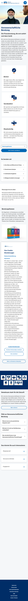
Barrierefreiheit (14, 595)
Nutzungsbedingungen (14, 589)
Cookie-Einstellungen (14, 346)
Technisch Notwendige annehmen (14, 349)
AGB (14, 593)
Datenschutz (14, 587)
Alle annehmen (14, 354)
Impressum (14, 585)
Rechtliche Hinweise (14, 591)
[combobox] (14, 146)
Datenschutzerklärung (10, 256)
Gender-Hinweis (14, 597)
